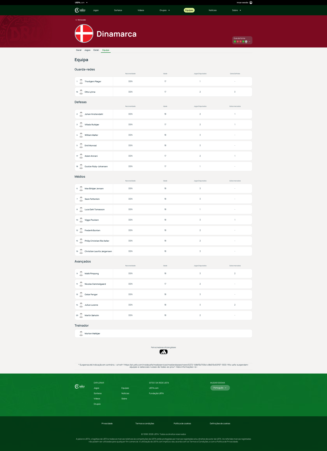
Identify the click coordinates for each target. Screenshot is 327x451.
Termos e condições (144, 423)
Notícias (125, 393)
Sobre (124, 398)
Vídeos (97, 398)
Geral (78, 50)
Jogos (87, 50)
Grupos (97, 404)
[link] (95, 10)
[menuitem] (100, 10)
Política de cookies (182, 423)
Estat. (96, 50)
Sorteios (98, 393)
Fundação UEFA (156, 393)
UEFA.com (154, 388)
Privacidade (107, 423)
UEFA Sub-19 (80, 10)
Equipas (125, 388)
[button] (164, 10)
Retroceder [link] (82, 20)
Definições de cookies (220, 423)
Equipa (105, 50)
